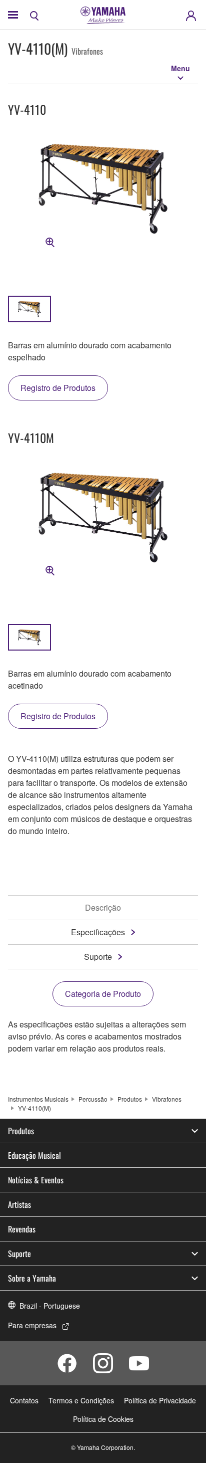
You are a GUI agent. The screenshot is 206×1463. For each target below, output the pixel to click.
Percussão (93, 1099)
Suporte (98, 956)
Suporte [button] (19, 1253)
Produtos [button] (21, 1131)
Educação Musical (34, 1155)
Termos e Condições (81, 1400)
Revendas (22, 1229)
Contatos (24, 1400)
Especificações (98, 932)
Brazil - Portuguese (50, 1306)
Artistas (19, 1204)
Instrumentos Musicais (38, 1099)
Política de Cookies (103, 1419)
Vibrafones (167, 1099)
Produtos (130, 1099)
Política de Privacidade (160, 1400)
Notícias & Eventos (36, 1180)
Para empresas (32, 1325)
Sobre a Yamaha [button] (32, 1278)
